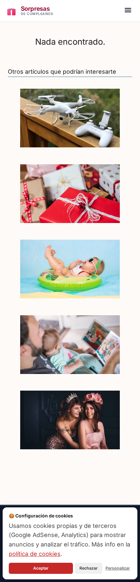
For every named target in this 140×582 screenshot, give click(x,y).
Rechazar (88, 568)
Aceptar (41, 568)
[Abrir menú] (128, 10)
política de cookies (35, 553)
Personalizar (117, 568)
